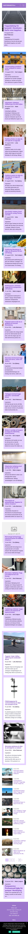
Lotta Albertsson (17, 327)
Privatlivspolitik (16, 931)
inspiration (7, 37)
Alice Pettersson (8, 34)
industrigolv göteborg (10, 111)
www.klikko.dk (15, 915)
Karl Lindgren (18, 72)
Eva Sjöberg (18, 181)
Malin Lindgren (17, 291)
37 (19, 860)
